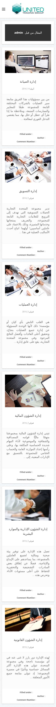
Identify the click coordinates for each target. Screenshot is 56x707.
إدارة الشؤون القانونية (28, 640)
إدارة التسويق (28, 191)
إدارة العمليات (28, 304)
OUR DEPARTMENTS (42, 134)
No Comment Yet (44, 141)
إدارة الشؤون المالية (28, 415)
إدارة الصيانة (28, 81)
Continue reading (40, 124)
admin (48, 138)
